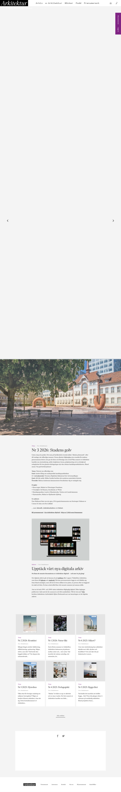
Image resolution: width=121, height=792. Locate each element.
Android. (52, 580)
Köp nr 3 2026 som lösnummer (71, 512)
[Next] (113, 221)
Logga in (118, 29)
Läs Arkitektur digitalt (52, 512)
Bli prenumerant (118, 19)
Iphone (43, 580)
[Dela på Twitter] (63, 736)
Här (83, 592)
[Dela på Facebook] (57, 736)
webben (60, 578)
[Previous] (8, 221)
